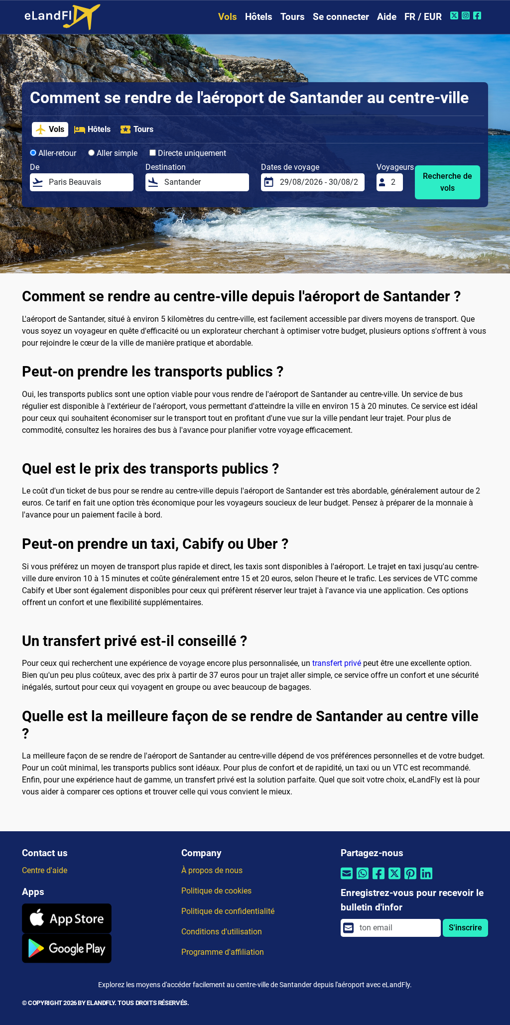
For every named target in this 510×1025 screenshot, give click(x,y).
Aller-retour (56, 153)
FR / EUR (423, 16)
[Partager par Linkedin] (426, 880)
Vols (227, 16)
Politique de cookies (216, 891)
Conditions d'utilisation (221, 931)
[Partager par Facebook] (378, 880)
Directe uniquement (191, 153)
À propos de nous (212, 870)
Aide (386, 16)
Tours (292, 16)
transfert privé (336, 663)
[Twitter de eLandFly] (455, 15)
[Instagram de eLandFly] (467, 15)
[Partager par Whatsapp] (363, 880)
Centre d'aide (44, 870)
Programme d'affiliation (222, 952)
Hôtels (258, 16)
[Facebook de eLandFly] (478, 15)
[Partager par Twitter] (394, 880)
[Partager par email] (347, 880)
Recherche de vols (447, 182)
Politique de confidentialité (227, 911)
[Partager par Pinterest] (410, 880)
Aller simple (116, 153)
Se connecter (341, 16)
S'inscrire (465, 927)
